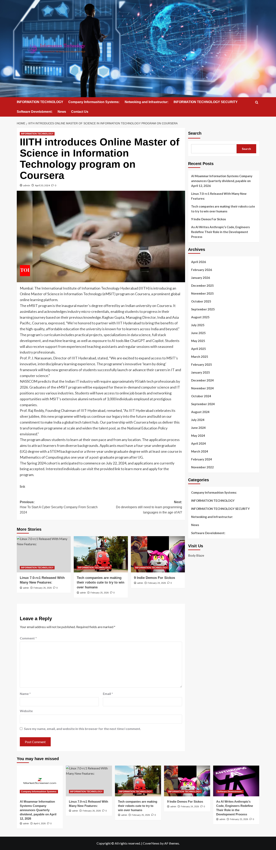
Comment (28, 638)
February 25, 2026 (100, 592)
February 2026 (201, 270)
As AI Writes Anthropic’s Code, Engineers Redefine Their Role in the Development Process (220, 232)
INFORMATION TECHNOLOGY (40, 102)
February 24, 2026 (157, 583)
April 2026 (198, 262)
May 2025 (198, 341)
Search (194, 133)
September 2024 (203, 404)
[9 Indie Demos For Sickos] (158, 554)
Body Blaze (196, 555)
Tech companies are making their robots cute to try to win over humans (100, 582)
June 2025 (198, 333)
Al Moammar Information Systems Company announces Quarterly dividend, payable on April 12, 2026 (221, 180)
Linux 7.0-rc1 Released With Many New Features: (219, 196)
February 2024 (201, 459)
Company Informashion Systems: (94, 102)
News (62, 111)
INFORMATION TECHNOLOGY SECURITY (206, 102)
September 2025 (203, 309)
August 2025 (200, 317)
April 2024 (198, 443)
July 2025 (197, 325)
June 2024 (198, 427)
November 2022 (202, 467)
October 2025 (201, 301)
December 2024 (202, 380)
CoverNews (151, 843)
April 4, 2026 (40, 823)
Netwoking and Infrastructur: (147, 102)
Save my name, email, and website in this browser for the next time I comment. (82, 729)
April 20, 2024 (42, 185)
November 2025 (202, 293)
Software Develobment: (35, 111)
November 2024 (202, 388)
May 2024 (198, 435)
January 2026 (200, 277)
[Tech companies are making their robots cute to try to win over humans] (101, 554)
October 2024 (201, 396)
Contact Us (79, 111)
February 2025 (201, 364)
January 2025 (200, 372)
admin (26, 185)
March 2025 (199, 356)
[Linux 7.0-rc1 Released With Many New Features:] (44, 554)
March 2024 (199, 451)
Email (108, 694)
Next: (149, 507)
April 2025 (198, 348)
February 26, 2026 (43, 588)
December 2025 (202, 285)
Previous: (59, 507)
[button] (256, 102)
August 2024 (200, 412)
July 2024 (197, 420)
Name (25, 694)
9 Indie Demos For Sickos (154, 578)
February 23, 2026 (239, 819)
